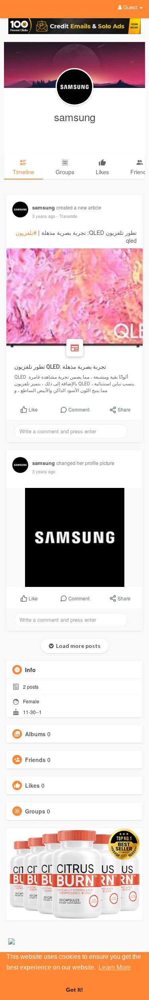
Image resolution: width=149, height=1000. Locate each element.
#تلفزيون (26, 232)
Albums (35, 734)
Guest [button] (130, 7)
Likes (32, 785)
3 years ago (43, 216)
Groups (35, 811)
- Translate (66, 216)
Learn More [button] (115, 967)
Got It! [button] (74, 990)
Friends (35, 759)
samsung (74, 116)
